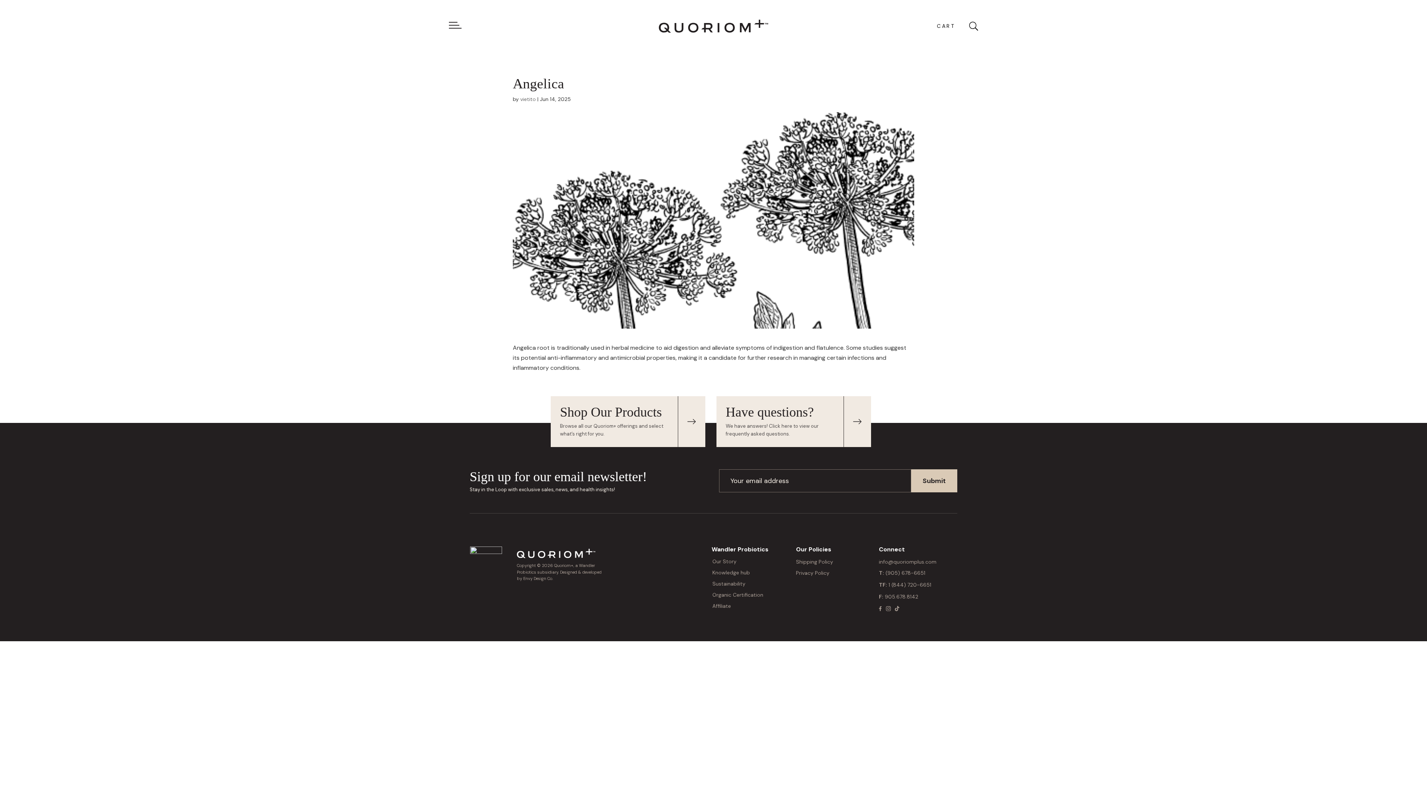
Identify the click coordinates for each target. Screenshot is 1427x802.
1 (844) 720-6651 (910, 584)
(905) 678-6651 (905, 573)
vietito (528, 99)
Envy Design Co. (538, 578)
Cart (946, 26)
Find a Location (691, 421)
